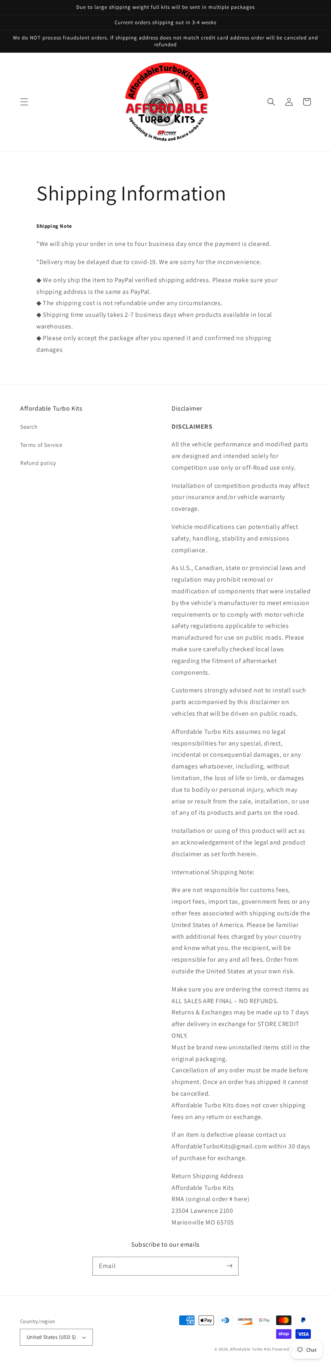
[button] (24, 102)
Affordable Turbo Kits (250, 1349)
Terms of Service (41, 444)
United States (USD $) (51, 1337)
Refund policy (38, 463)
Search (29, 426)
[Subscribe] (229, 1266)
